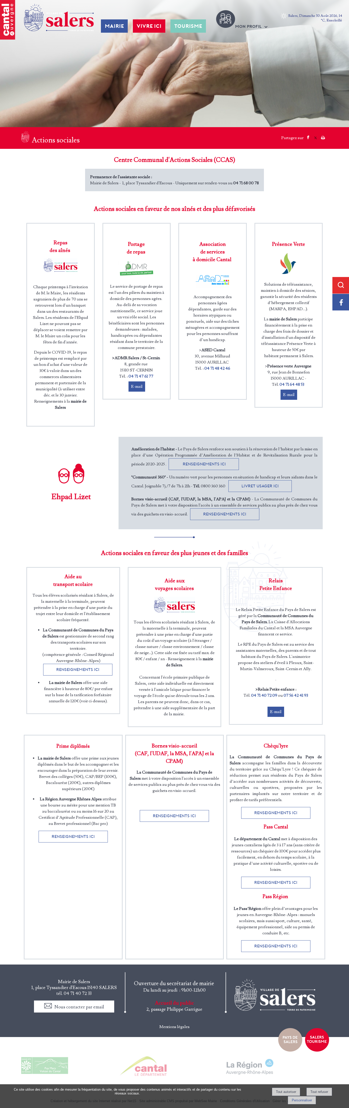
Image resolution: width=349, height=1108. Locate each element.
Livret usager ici (260, 486)
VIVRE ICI (149, 26)
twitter (315, 137)
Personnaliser (302, 1100)
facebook (308, 137)
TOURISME (188, 26)
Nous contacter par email (79, 1007)
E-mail (137, 386)
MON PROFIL (248, 26)
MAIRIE (114, 26)
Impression (323, 136)
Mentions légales (174, 1026)
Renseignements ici (204, 464)
